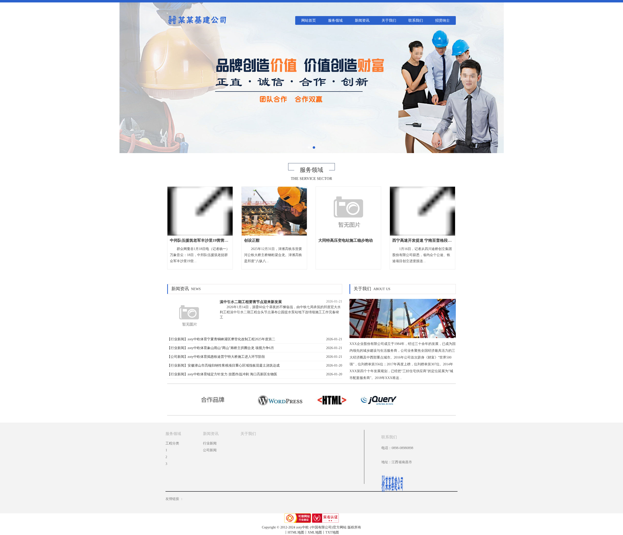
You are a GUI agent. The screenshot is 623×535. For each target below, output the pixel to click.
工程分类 (172, 443)
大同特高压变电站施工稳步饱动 (345, 240)
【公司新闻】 (177, 357)
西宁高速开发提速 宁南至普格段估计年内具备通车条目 (439, 240)
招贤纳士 (442, 20)
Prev (9, 77)
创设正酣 (252, 240)
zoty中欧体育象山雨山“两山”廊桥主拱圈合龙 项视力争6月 (231, 348)
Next (614, 77)
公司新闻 (210, 450)
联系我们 (415, 20)
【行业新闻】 (177, 339)
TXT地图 (332, 532)
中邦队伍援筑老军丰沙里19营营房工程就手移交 (211, 240)
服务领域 (335, 20)
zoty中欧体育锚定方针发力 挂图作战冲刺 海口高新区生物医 (232, 374)
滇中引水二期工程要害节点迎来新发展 (251, 302)
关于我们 (389, 20)
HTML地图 (296, 532)
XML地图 (315, 532)
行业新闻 (210, 443)
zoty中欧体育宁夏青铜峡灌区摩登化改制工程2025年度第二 (231, 339)
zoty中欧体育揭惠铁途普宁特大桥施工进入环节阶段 (226, 357)
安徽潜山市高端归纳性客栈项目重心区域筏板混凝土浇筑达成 (234, 365)
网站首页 (308, 20)
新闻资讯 (362, 20)
